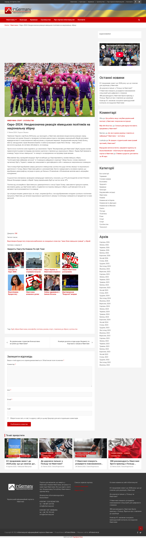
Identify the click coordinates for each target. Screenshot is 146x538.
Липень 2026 (104, 245)
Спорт (19, 120)
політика (40, 329)
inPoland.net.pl (94, 532)
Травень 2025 (104, 282)
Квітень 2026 (104, 253)
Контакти (129, 2)
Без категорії (104, 174)
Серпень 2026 (105, 242)
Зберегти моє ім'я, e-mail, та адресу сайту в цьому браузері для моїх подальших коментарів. (44, 418)
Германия (103, 176)
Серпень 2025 (105, 274)
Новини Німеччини (81, 486)
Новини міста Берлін (107, 200)
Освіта (102, 208)
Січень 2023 (104, 357)
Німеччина (73, 2)
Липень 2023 (104, 341)
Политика (103, 214)
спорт (51, 329)
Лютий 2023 (104, 354)
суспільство (73, 329)
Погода (102, 211)
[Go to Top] (141, 528)
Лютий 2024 (104, 322)
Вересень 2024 (105, 304)
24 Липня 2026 (80, 466)
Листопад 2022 (105, 362)
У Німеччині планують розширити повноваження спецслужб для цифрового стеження (88, 465)
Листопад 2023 (105, 330)
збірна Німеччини (21, 329)
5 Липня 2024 (12, 132)
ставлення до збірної (61, 329)
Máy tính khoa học (106, 126)
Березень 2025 (105, 288)
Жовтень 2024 (105, 301)
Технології (103, 227)
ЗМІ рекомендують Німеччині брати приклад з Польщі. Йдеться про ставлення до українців (124, 465)
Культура (83, 2)
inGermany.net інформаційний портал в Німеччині (35, 532)
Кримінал (91, 2)
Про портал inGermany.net (115, 2)
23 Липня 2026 (115, 466)
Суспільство (101, 2)
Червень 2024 (104, 312)
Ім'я (9, 390)
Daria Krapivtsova (58, 466)
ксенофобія (32, 329)
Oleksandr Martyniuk (25, 466)
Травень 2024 (104, 314)
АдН (12, 329)
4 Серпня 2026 (11, 466)
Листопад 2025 (105, 266)
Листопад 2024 (105, 298)
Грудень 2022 (104, 360)
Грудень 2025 (104, 264)
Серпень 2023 (105, 338)
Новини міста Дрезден (108, 203)
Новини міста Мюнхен (108, 206)
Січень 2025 (104, 293)
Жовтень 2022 (105, 365)
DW (16, 233)
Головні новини (105, 179)
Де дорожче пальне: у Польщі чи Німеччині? (116, 88)
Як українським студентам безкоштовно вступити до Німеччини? (25, 342)
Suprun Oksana (23, 132)
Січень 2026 (104, 261)
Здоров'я (103, 184)
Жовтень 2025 (105, 269)
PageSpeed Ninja (78, 537)
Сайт (9, 409)
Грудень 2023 (104, 328)
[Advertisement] (50, 47)
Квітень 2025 (104, 285)
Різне (101, 216)
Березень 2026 (105, 256)
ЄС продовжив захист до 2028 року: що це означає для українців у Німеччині (21, 464)
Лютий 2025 (104, 290)
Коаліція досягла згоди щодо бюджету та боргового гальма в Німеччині (73, 342)
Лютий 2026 (104, 258)
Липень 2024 (104, 309)
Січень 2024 (104, 325)
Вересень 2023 (105, 336)
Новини (102, 198)
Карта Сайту (79, 490)
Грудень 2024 (104, 296)
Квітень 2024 (104, 317)
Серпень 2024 (105, 306)
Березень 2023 (105, 352)
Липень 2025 (104, 277)
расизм (45, 329)
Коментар (11, 364)
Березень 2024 (105, 320)
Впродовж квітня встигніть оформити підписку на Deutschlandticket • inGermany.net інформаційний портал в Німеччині (118, 151)
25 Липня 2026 (46, 466)
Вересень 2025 (105, 272)
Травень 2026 (104, 250)
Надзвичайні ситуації (107, 192)
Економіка (103, 182)
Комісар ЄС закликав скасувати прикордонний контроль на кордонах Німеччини (123, 520)
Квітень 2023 (104, 349)
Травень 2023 (104, 346)
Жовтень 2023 (105, 333)
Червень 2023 (104, 344)
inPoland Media (70, 532)
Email (9, 399)
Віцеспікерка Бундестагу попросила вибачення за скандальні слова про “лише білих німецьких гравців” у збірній (48, 241)
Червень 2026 (104, 247)
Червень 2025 (104, 280)
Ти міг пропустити (15, 435)
